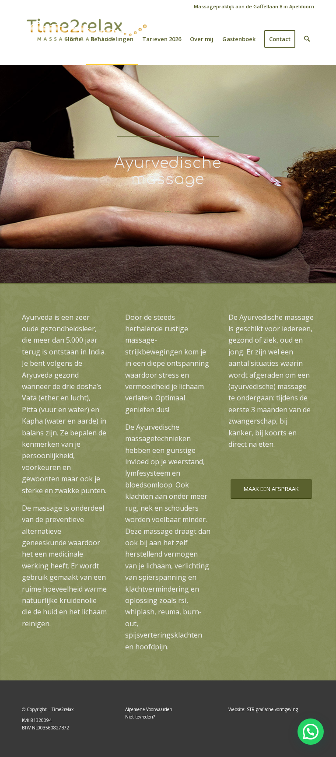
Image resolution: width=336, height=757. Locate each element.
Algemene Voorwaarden (148, 709)
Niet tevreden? (140, 717)
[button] (311, 731)
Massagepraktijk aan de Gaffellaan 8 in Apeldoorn (254, 6)
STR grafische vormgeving (272, 709)
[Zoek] (307, 39)
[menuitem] (251, 6)
